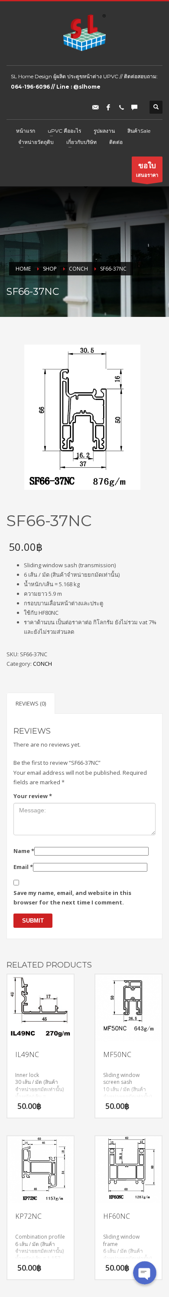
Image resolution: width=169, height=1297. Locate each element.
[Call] (121, 107)
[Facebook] (108, 107)
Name (23, 851)
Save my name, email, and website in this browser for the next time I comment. (72, 897)
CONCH (42, 664)
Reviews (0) (31, 703)
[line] (134, 107)
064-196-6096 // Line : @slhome (56, 86)
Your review (32, 796)
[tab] (30, 703)
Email (23, 867)
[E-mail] (95, 107)
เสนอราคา (147, 169)
